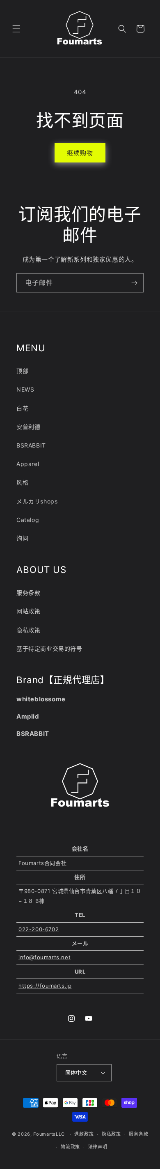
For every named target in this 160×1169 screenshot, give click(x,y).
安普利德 (28, 426)
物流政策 (70, 1147)
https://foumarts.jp (44, 985)
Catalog (27, 519)
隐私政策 (28, 629)
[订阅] (134, 282)
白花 (22, 408)
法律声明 (97, 1147)
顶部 (22, 370)
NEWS (25, 389)
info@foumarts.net (44, 957)
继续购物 (80, 153)
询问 (22, 538)
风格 (22, 482)
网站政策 (28, 611)
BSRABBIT (31, 445)
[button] (16, 29)
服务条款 (28, 592)
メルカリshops (36, 501)
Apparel (27, 463)
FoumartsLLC (49, 1134)
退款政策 (84, 1134)
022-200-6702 (38, 929)
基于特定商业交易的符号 (49, 648)
